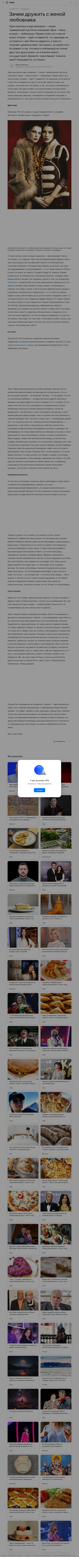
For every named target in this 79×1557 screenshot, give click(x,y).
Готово (39, 790)
